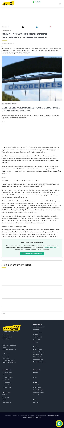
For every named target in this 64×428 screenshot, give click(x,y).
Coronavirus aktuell (7, 372)
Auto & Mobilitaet (6, 387)
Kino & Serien (36, 385)
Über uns (35, 334)
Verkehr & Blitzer (6, 380)
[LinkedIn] (37, 27)
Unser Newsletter (37, 337)
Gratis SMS (36, 395)
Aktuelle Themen (37, 349)
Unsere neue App (37, 339)
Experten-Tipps (37, 387)
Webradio (38, 417)
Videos (35, 377)
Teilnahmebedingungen (8, 360)
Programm (36, 329)
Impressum (5, 356)
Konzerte (4, 400)
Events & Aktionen (37, 332)
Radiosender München (52, 415)
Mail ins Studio (6, 354)
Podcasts (35, 372)
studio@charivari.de (11, 345)
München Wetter (37, 357)
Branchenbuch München (39, 362)
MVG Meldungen (6, 382)
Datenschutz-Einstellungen (9, 362)
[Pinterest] (50, 27)
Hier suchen (36, 402)
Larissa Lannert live (50, 247)
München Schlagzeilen (38, 352)
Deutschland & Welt (7, 385)
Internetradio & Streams (39, 327)
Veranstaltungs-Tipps (38, 392)
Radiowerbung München (29, 417)
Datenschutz (5, 358)
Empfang (35, 342)
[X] (23, 27)
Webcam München (38, 359)
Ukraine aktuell (6, 375)
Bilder (34, 375)
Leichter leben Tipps (38, 390)
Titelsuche (5, 395)
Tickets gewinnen (6, 402)
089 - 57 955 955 (10, 347)
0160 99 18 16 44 (12, 349)
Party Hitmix (5, 397)
